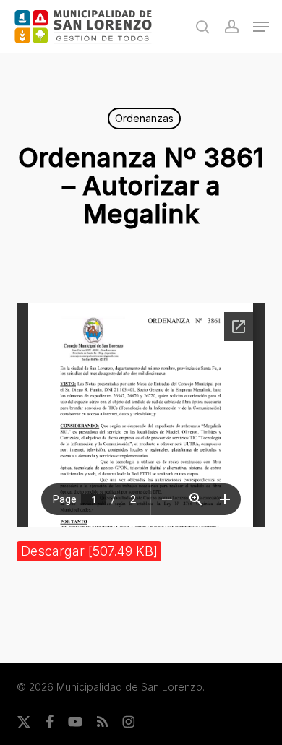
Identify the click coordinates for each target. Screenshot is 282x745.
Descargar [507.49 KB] (89, 551)
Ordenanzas (144, 118)
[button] (261, 27)
